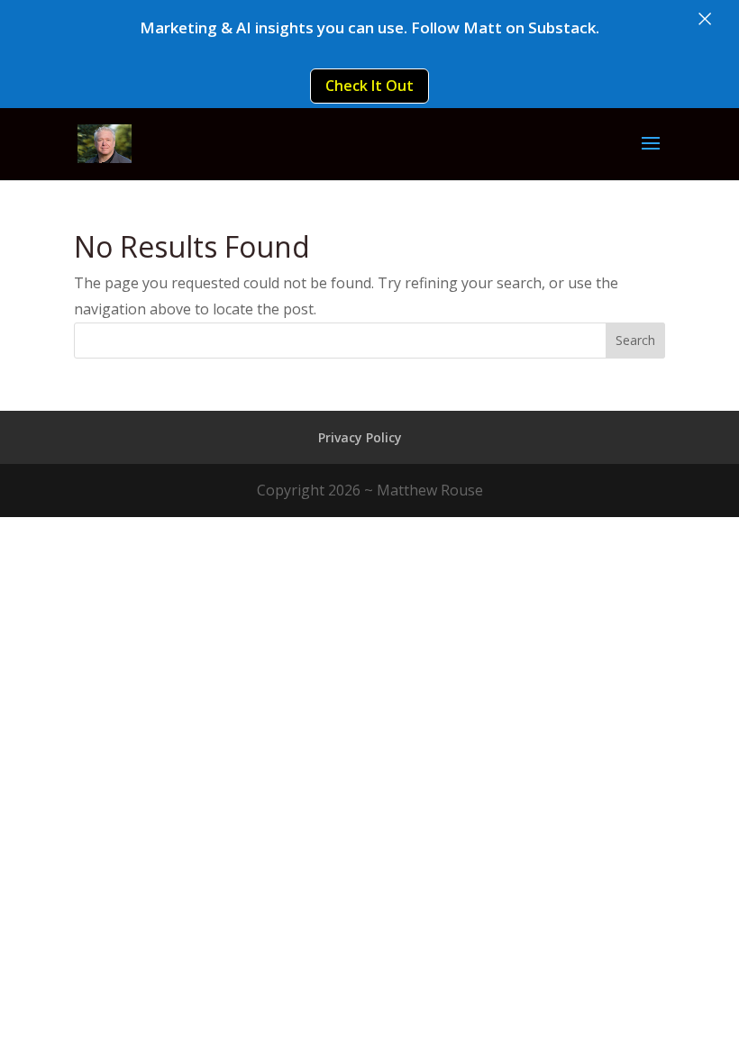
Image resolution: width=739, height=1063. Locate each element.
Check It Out (369, 85)
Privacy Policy (360, 437)
